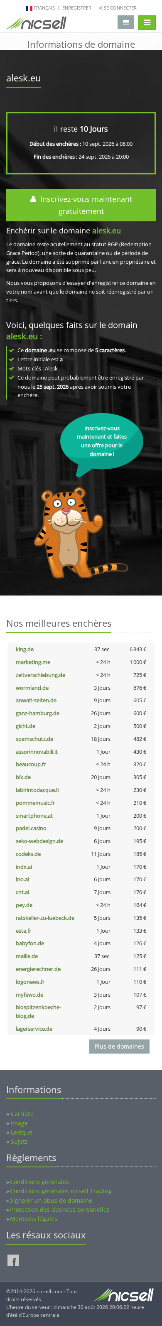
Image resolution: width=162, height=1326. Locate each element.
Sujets (19, 1141)
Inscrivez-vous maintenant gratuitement (84, 205)
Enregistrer (76, 8)
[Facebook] (13, 1260)
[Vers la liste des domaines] (126, 22)
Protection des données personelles (60, 1209)
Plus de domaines (119, 1046)
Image (19, 1123)
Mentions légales (33, 1219)
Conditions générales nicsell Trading (61, 1191)
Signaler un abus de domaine (51, 1200)
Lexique (21, 1132)
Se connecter (120, 8)
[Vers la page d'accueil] (36, 24)
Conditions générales (39, 1182)
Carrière (22, 1114)
